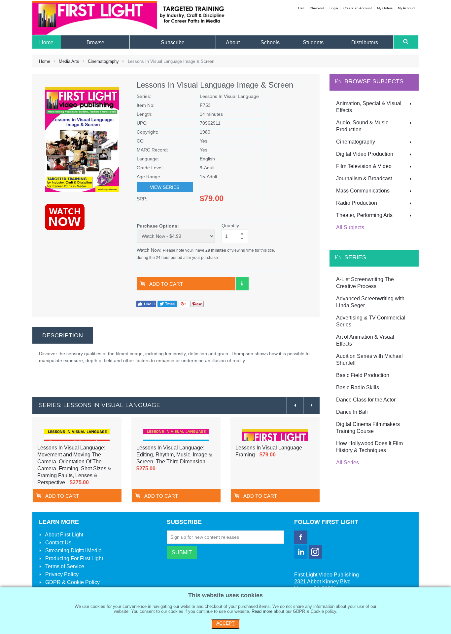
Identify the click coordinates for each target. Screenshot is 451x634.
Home (44, 61)
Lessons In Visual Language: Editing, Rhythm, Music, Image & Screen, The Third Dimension (174, 454)
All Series (347, 462)
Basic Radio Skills (357, 387)
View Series (164, 187)
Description (62, 335)
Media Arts (69, 61)
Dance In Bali (352, 412)
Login (334, 8)
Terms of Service (64, 566)
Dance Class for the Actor (366, 399)
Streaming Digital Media (73, 550)
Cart (301, 8)
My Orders (385, 8)
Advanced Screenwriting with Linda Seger (370, 302)
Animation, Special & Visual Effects (368, 107)
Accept (225, 623)
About (63, 534)
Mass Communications (363, 190)
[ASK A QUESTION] (242, 283)
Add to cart (166, 284)
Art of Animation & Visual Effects (365, 340)
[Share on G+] (184, 304)
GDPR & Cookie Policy (72, 582)
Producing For (73, 558)
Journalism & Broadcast (364, 178)
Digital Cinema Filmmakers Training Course (368, 427)
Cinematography (103, 61)
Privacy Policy (61, 574)
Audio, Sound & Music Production (362, 126)
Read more (262, 611)
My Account (406, 8)
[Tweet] (167, 304)
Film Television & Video (364, 166)
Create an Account (357, 8)
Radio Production (356, 203)
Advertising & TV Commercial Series (370, 321)
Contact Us (57, 542)
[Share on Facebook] (146, 304)
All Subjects (350, 227)
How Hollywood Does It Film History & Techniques (369, 447)
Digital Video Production (364, 154)
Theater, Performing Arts (364, 215)
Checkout (317, 8)
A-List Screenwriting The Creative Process (365, 282)
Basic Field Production (362, 375)
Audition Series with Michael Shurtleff (369, 359)
